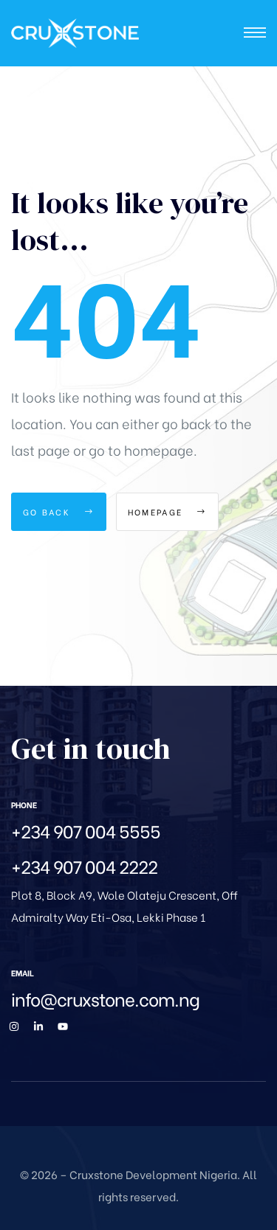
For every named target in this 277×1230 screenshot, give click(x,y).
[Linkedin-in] (38, 1026)
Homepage (157, 512)
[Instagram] (14, 1026)
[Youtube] (62, 1026)
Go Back (48, 512)
